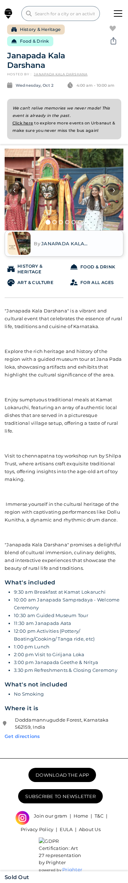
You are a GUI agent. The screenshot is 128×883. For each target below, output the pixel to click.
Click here (22, 123)
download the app (62, 775)
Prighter (72, 869)
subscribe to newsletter (60, 796)
